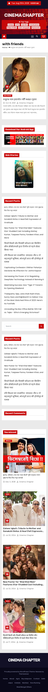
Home (4, 47)
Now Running (35, 683)
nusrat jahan (34, 25)
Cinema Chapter (26, 103)
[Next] (32, 174)
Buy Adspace (27, 679)
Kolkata (17, 683)
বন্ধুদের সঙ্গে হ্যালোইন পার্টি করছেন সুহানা (19, 99)
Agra (18, 679)
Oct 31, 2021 (11, 103)
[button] (37, 36)
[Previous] (15, 174)
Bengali (8, 441)
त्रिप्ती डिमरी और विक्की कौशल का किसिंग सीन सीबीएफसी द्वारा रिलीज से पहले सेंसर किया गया (22, 246)
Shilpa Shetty (11, 28)
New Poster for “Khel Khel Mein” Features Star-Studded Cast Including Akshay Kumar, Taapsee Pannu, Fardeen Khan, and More (23, 586)
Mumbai (25, 683)
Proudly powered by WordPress (16, 672)
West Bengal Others (24, 687)
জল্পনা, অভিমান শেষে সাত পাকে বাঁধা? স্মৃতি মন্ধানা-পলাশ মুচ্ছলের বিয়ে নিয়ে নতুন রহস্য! (21, 476)
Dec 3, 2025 (11, 482)
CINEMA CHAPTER (24, 15)
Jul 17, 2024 (11, 642)
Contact (36, 679)
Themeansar (24, 674)
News (7, 494)
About (12, 679)
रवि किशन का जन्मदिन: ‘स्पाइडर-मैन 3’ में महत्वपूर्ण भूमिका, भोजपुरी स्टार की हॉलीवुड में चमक (23, 258)
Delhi (43, 679)
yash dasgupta (24, 28)
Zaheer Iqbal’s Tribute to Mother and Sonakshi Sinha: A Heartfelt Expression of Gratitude (22, 219)
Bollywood (7, 95)
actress (10, 25)
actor (17, 25)
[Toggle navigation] (32, 36)
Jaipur (10, 683)
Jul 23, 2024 (11, 535)
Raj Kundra (36, 28)
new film (24, 25)
